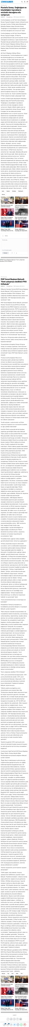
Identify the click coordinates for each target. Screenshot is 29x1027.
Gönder (5, 253)
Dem (13, 973)
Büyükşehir (20, 191)
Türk (22, 973)
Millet (17, 973)
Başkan (8, 191)
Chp (8, 973)
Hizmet (3, 194)
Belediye (14, 191)
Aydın (3, 191)
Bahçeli (3, 973)
